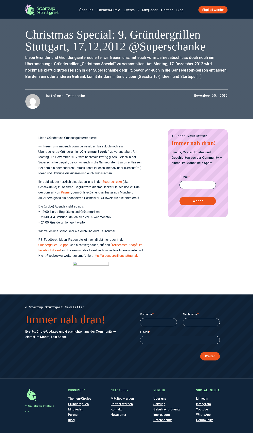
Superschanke (112, 182)
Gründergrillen (78, 404)
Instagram (203, 404)
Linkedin (202, 398)
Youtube (202, 409)
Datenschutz (162, 420)
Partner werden (122, 404)
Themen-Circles (79, 398)
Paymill (66, 192)
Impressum (161, 415)
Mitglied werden (213, 10)
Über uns (86, 10)
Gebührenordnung (166, 409)
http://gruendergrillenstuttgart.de (116, 256)
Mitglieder (150, 10)
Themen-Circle (108, 10)
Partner (167, 10)
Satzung (159, 404)
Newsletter (118, 415)
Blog (179, 10)
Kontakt (116, 409)
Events (129, 10)
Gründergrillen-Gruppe (53, 245)
